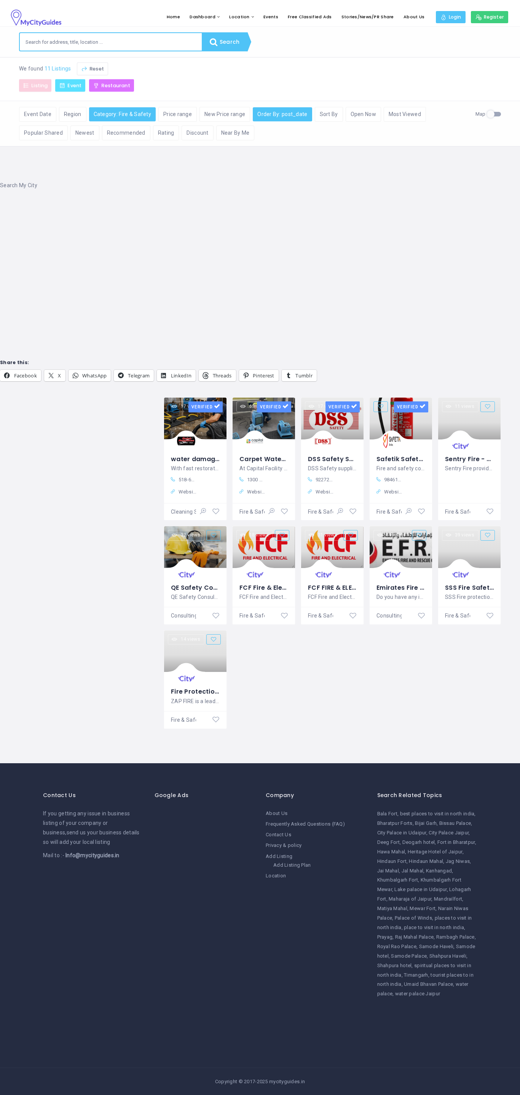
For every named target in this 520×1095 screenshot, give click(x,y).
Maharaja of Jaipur (410, 899)
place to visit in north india (434, 927)
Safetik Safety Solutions (415, 459)
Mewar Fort (422, 908)
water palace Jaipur (417, 993)
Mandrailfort (448, 899)
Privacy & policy (283, 845)
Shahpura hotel (394, 965)
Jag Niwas (458, 861)
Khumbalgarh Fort (397, 880)
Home (173, 17)
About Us (414, 17)
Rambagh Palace (455, 937)
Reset (96, 68)
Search (228, 42)
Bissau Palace (455, 823)
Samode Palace (409, 956)
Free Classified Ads (310, 17)
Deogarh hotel (418, 842)
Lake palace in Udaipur (420, 889)
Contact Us (278, 834)
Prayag (385, 937)
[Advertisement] (228, 257)
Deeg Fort (388, 842)
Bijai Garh (426, 823)
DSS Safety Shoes (336, 459)
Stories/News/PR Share (367, 17)
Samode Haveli (436, 946)
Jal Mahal (413, 871)
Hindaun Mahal (426, 861)
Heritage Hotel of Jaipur (435, 852)
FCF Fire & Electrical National (285, 587)
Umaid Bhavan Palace (428, 984)
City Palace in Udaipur (401, 833)
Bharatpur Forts (395, 823)
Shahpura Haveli (447, 956)
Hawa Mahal (391, 852)
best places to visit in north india (437, 813)
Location (239, 17)
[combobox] (111, 42)
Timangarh (416, 975)
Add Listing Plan (292, 865)
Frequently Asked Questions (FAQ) (305, 824)
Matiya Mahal (392, 908)
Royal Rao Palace (396, 946)
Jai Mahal (388, 871)
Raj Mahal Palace (414, 937)
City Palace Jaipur (449, 833)
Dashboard (202, 17)
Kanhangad (439, 871)
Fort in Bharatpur (456, 842)
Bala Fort (387, 813)
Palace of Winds (413, 918)
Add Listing (279, 856)
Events (270, 17)
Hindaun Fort (392, 861)
